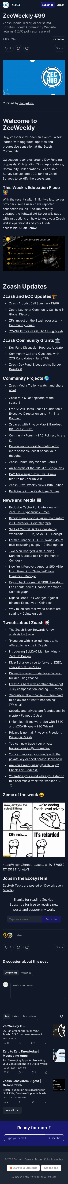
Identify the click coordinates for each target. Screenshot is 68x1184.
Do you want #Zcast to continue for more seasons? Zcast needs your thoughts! (34, 451)
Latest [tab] (16, 1016)
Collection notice (53, 1159)
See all (10, 1110)
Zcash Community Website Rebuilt (33, 462)
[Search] (61, 1016)
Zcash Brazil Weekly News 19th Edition (36, 485)
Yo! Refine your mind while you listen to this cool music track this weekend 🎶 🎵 (36, 780)
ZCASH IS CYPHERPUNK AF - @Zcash (36, 331)
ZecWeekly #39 (14, 1026)
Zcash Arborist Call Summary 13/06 (34, 303)
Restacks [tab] (26, 972)
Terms (38, 1159)
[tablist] (18, 972)
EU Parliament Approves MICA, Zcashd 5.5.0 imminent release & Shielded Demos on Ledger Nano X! (24, 1032)
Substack (17, 1176)
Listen (60, 39)
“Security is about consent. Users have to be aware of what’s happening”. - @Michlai (36, 699)
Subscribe (47, 4)
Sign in (61, 4)
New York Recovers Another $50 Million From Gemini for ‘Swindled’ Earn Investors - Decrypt (37, 571)
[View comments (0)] (18, 48)
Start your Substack (25, 1168)
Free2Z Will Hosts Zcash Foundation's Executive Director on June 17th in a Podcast (35, 413)
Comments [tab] (11, 972)
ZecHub (22, 1068)
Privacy (29, 1159)
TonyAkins (26, 103)
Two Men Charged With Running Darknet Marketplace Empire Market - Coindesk (35, 555)
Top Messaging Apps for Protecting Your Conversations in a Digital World (25, 1061)
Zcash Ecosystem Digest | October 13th (22, 1083)
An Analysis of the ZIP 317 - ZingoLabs (36, 468)
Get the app (51, 1168)
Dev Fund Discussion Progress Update (36, 347)
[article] (34, 1034)
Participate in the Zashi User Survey (34, 491)
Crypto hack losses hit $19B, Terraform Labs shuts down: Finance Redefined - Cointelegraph (36, 587)
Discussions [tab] (29, 1016)
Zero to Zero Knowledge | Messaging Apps (21, 1053)
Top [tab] (7, 1016)
